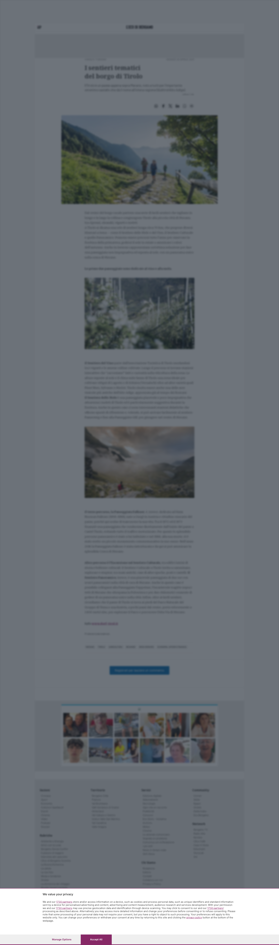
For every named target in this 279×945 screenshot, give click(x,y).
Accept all (96, 939)
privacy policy (194, 917)
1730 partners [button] (64, 901)
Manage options (61, 939)
